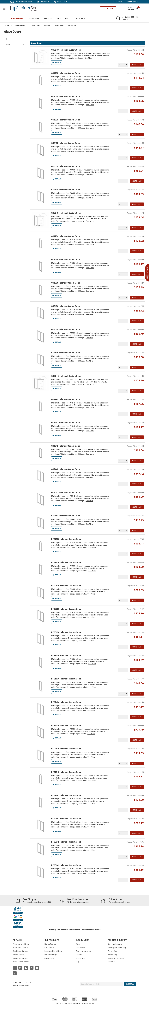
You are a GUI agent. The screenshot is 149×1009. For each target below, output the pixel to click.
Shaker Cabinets (18, 954)
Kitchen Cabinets (19, 26)
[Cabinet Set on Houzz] (26, 968)
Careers (79, 954)
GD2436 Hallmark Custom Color (65, 306)
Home (7, 26)
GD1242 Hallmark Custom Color (65, 399)
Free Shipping (29, 899)
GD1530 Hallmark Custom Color (65, 96)
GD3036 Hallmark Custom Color (65, 329)
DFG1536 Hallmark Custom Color (66, 655)
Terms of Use (112, 951)
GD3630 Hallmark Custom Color (65, 190)
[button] (126, 64)
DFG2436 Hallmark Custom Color (66, 702)
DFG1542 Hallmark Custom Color (66, 772)
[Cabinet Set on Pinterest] (31, 968)
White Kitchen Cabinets (21, 944)
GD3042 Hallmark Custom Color (65, 492)
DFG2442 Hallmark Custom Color (66, 818)
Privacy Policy (112, 954)
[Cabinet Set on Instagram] (20, 968)
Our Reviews (80, 947)
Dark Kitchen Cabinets (20, 958)
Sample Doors (49, 958)
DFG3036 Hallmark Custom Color (66, 725)
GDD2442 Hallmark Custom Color (66, 376)
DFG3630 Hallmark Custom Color (66, 632)
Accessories (59, 26)
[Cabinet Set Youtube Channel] (37, 968)
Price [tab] (8, 44)
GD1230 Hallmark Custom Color (65, 73)
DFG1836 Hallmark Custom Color (66, 679)
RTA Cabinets (49, 947)
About (68, 18)
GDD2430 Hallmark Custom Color (66, 50)
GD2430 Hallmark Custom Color (65, 143)
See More (88, 58)
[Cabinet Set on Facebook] (15, 968)
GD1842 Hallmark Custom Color (65, 446)
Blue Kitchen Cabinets (20, 947)
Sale (58, 18)
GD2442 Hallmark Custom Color (65, 469)
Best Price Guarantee (77, 899)
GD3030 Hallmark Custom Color (65, 166)
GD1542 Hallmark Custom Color (65, 422)
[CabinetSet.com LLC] (23, 8)
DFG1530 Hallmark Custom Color (66, 539)
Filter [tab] (6, 39)
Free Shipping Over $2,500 (23, 2)
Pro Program (44, 2)
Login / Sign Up (133, 2)
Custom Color (34, 26)
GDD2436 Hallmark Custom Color (66, 213)
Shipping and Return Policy (117, 947)
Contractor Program (115, 944)
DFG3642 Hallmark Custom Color (66, 865)
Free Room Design (51, 954)
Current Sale (80, 958)
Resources (81, 18)
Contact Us (125, 19)
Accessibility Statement (116, 958)
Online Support (116, 899)
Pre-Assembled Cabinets (53, 951)
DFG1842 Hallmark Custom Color (66, 795)
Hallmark (47, 26)
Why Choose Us (62, 2)
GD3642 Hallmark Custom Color (65, 516)
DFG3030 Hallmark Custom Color (66, 609)
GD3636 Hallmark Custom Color (65, 352)
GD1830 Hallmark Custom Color (65, 120)
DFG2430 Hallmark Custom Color (66, 585)
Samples (48, 18)
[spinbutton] (123, 65)
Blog (77, 962)
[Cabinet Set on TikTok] (15, 973)
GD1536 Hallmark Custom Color (65, 259)
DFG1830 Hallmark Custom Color (66, 562)
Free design (108, 9)
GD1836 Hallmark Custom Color (65, 283)
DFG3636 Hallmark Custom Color (66, 749)
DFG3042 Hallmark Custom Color (66, 842)
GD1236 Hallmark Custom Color (65, 236)
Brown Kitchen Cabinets (21, 962)
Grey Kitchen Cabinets (20, 951)
